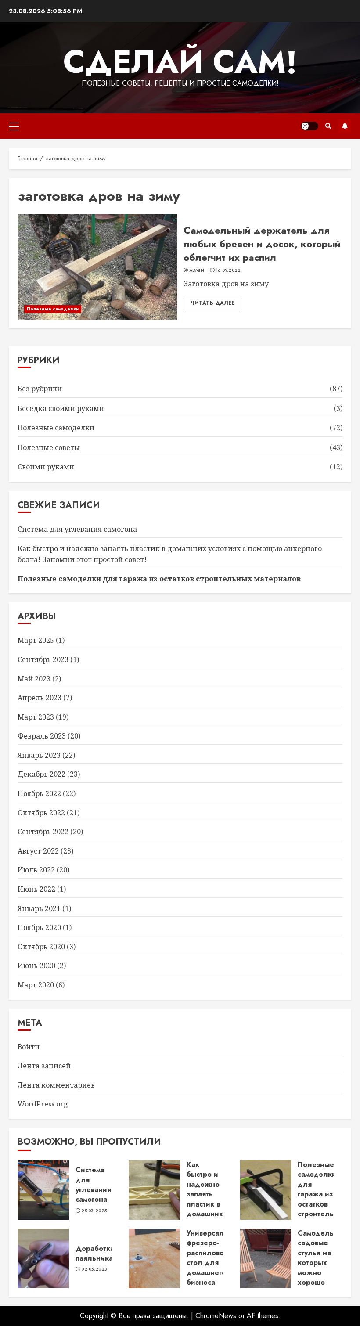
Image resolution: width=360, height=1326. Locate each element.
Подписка (344, 126)
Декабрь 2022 (41, 774)
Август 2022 (38, 851)
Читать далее (212, 303)
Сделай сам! (180, 62)
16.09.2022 (228, 270)
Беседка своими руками (61, 408)
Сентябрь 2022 (43, 831)
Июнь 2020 (36, 965)
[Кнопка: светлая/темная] (309, 126)
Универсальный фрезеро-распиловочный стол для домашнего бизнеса (214, 1257)
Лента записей (44, 1065)
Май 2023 (34, 679)
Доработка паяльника (95, 1253)
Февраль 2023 (42, 736)
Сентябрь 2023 (43, 659)
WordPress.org (43, 1104)
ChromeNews (215, 1316)
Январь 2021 (39, 908)
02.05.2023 (94, 1269)
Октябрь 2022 (41, 813)
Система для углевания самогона (77, 529)
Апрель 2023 (39, 698)
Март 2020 (36, 985)
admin (197, 270)
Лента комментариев (56, 1085)
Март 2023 (36, 717)
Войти (29, 1047)
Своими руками (46, 467)
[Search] (328, 125)
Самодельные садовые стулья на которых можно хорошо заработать (323, 1262)
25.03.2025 (94, 1211)
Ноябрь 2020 (39, 927)
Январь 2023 (39, 755)
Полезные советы (49, 447)
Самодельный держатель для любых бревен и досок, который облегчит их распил (262, 243)
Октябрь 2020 (41, 946)
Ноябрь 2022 (39, 793)
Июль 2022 (36, 870)
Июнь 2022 (36, 889)
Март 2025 (36, 640)
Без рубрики (40, 388)
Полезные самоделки (53, 309)
